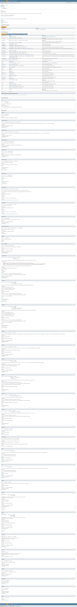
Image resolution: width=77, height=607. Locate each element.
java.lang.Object (3, 7)
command (10, 45)
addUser (10, 40)
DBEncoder (18, 45)
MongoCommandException (5, 273)
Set (4, 245)
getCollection (11, 64)
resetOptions (11, 82)
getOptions (10, 71)
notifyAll (20, 94)
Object (4, 12)
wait (22, 94)
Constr (8, 606)
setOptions (10, 83)
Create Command (4, 326)
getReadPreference (11, 74)
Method (11, 606)
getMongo (10, 68)
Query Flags (3, 566)
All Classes (17, 2)
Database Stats (4, 489)
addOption (10, 36)
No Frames (12, 2)
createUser (3, 508)
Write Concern (4, 137)
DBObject (13, 45)
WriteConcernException (5, 274)
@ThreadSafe (2, 10)
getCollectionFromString (12, 65)
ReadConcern (3, 72)
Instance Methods (9, 34)
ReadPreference (19, 48)
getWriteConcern (11, 78)
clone (2, 94)
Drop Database (4, 223)
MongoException (4, 221)
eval (9, 62)
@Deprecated (3, 535)
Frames (10, 2)
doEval (10, 58)
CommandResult (4, 45)
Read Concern (4, 168)
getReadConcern (11, 72)
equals (5, 94)
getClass (11, 94)
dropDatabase (11, 61)
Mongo (3, 29)
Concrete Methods (16, 34)
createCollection (11, 53)
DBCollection (4, 53)
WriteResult (3, 40)
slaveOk (10, 89)
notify (17, 94)
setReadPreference (11, 86)
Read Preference (4, 127)
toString (10, 91)
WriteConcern (4, 78)
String (8, 29)
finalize (7, 94)
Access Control (4, 507)
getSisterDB (11, 75)
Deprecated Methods (23, 34)
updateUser (3, 509)
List (23, 56)
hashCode (14, 94)
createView (10, 56)
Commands (3, 342)
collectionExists (11, 42)
